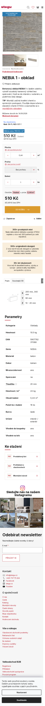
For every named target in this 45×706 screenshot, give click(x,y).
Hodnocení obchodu (10, 619)
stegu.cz (9, 584)
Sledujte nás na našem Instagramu (23, 494)
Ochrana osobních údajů (12, 638)
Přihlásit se (11, 558)
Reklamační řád (8, 635)
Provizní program (9, 675)
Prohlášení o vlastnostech (19, 466)
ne (31, 377)
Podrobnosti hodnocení (12, 72)
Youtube (9, 586)
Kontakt (5, 617)
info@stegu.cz (11, 575)
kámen (33, 363)
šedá (32, 412)
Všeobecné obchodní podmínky (15, 633)
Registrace (6, 666)
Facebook (10, 581)
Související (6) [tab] (18, 281)
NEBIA (33, 349)
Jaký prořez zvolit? (13, 164)
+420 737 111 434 (13, 578)
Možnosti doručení (10, 116)
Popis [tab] (7, 281)
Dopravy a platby (9, 644)
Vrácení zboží (7, 647)
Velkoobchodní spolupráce (13, 672)
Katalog (5, 603)
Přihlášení (6, 669)
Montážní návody (9, 605)
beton (33, 356)
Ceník (4, 600)
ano (32, 370)
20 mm (33, 384)
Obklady (34, 325)
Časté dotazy (7, 608)
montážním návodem (12, 108)
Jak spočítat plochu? (13, 150)
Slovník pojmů (7, 611)
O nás (4, 597)
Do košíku (20, 210)
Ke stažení (6, 641)
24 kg (33, 391)
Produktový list (19, 456)
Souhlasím (22, 700)
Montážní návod (20, 476)
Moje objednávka (9, 614)
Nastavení (22, 692)
